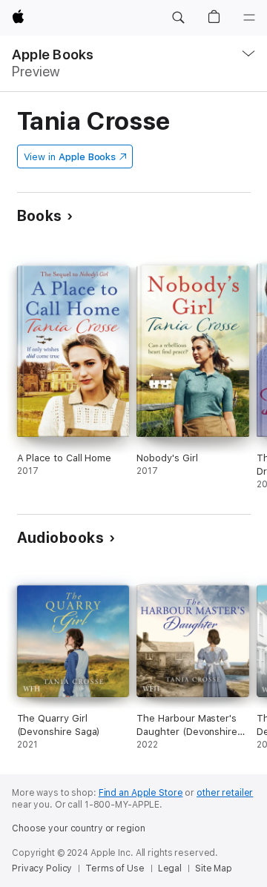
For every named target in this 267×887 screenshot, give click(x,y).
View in (70, 156)
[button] (178, 18)
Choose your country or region (78, 828)
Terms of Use (115, 868)
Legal (170, 868)
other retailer (225, 793)
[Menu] (249, 18)
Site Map (213, 868)
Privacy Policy (42, 868)
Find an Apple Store (141, 793)
